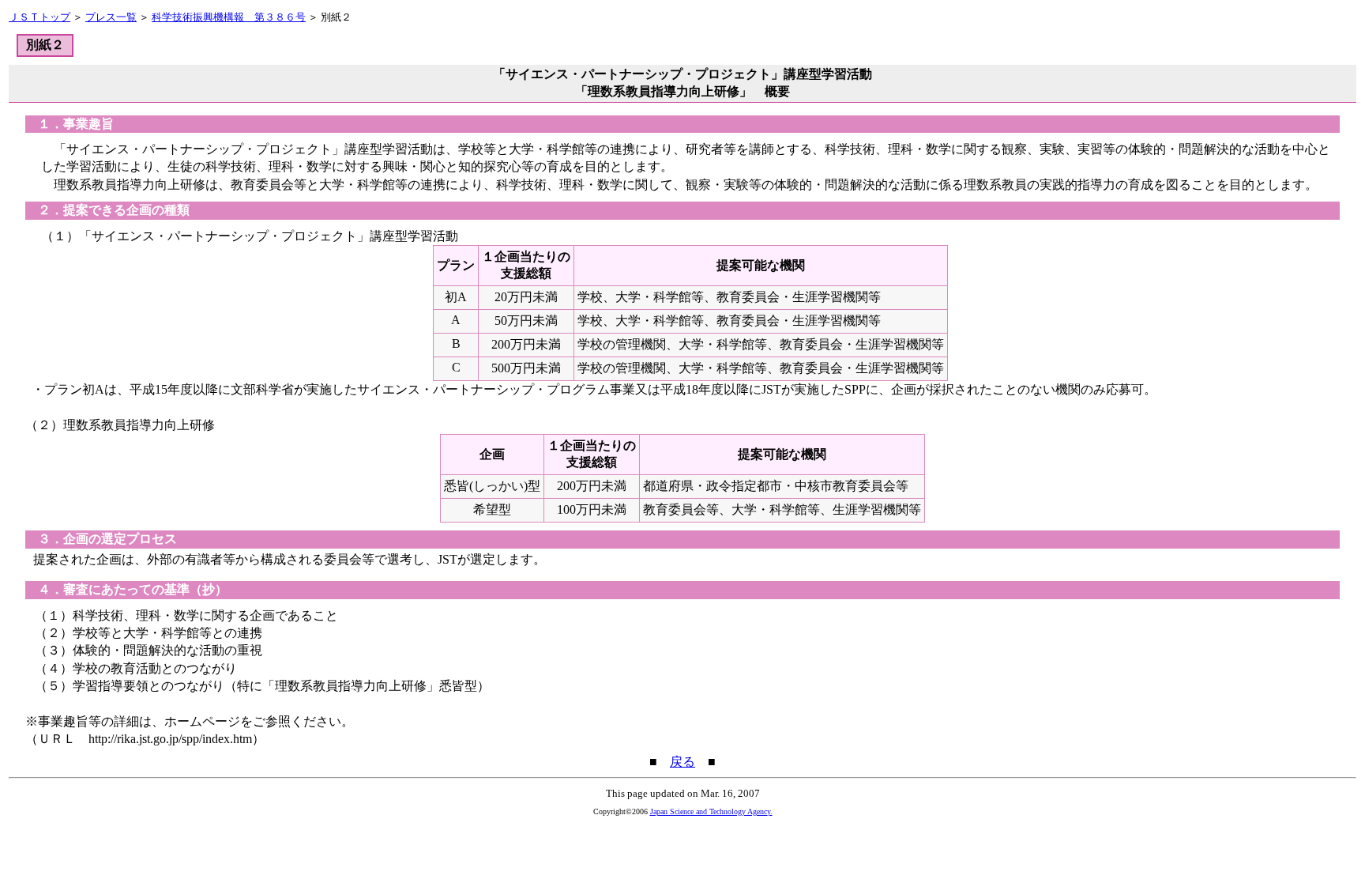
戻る (682, 761)
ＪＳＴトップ (39, 17)
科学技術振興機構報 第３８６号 (229, 17)
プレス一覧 (111, 17)
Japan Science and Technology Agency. (711, 811)
